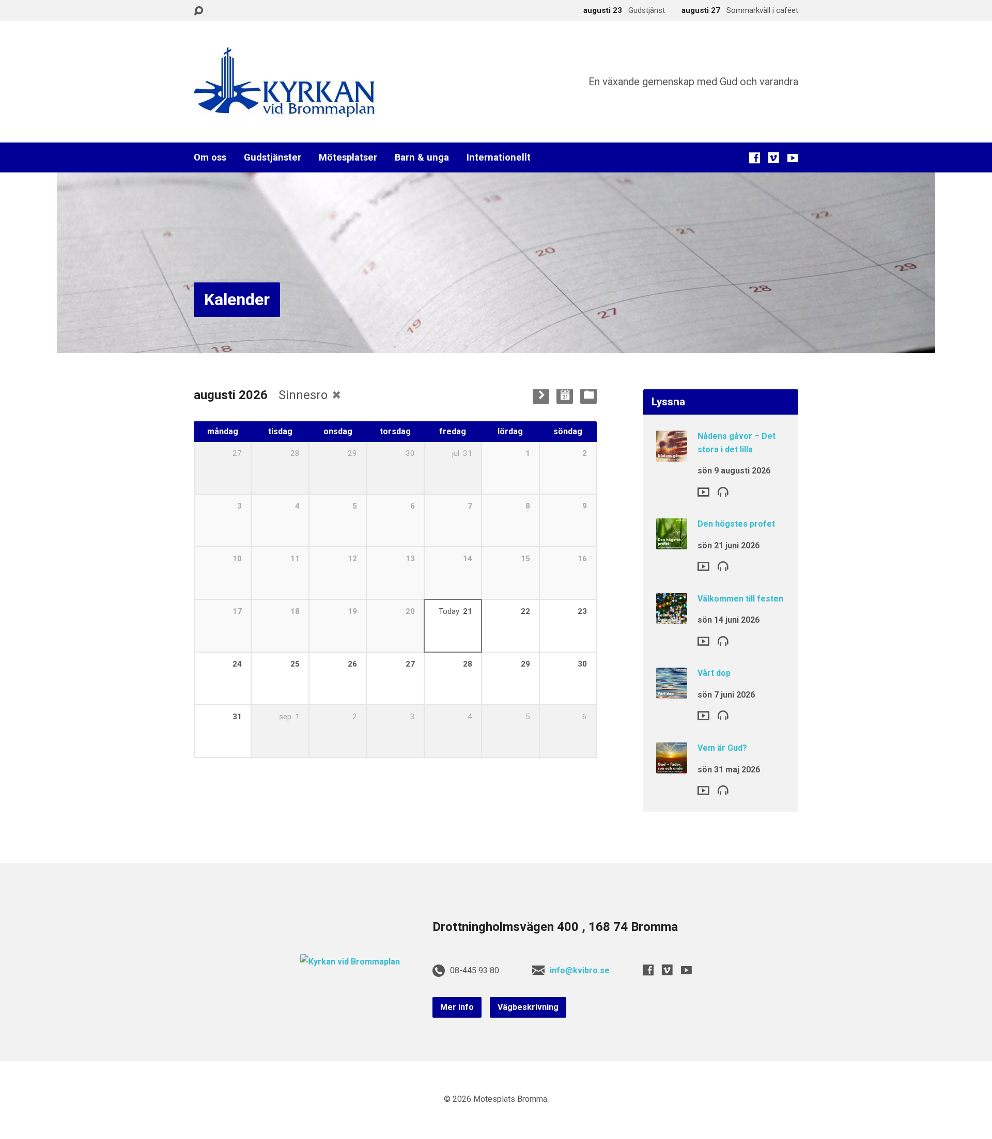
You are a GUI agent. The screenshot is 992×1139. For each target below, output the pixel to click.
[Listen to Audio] (723, 491)
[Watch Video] (703, 492)
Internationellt (499, 157)
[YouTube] (792, 157)
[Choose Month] (564, 395)
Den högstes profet (736, 524)
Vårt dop (714, 673)
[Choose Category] (588, 395)
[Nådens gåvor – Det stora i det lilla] (671, 455)
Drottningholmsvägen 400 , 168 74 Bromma (555, 927)
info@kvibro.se (580, 970)
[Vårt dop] (671, 692)
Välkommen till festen (740, 599)
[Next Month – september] (541, 395)
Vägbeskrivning (528, 1007)
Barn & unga (422, 157)
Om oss (210, 157)
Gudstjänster (272, 157)
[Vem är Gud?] (671, 766)
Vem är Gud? (722, 748)
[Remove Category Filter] (336, 395)
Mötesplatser (348, 157)
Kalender (237, 299)
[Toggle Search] (198, 11)
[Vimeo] (773, 157)
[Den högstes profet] (671, 542)
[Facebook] (754, 157)
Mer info (457, 1007)
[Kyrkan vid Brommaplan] (350, 962)
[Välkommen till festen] (671, 617)
